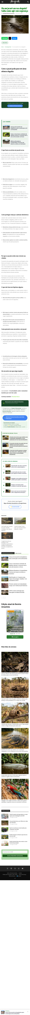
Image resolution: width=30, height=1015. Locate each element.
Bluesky (14, 38)
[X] (15, 868)
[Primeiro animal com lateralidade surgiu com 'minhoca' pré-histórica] (4, 585)
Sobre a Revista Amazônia (12, 873)
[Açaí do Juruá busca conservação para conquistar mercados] (4, 829)
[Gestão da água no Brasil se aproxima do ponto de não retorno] (4, 836)
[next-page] (4, 598)
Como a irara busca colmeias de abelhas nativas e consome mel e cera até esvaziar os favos (17, 565)
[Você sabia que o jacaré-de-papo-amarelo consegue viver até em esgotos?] (7, 521)
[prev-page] (2, 598)
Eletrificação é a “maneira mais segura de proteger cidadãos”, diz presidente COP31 (18, 579)
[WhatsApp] (18, 868)
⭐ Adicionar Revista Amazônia (15, 105)
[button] (2, 2)
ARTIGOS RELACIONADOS (8, 553)
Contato (20, 873)
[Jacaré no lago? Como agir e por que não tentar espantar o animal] (20, 521)
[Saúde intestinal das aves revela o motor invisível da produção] (4, 843)
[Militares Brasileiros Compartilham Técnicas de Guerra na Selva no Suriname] (4, 572)
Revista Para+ (16, 396)
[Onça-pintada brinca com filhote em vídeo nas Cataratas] (4, 823)
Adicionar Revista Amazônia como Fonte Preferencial (15, 417)
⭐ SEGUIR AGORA (15, 506)
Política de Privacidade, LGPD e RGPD (10, 874)
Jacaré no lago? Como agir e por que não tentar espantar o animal (20, 528)
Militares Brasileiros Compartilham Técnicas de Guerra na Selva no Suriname (18, 572)
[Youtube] (22, 868)
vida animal (4, 42)
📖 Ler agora (15, 637)
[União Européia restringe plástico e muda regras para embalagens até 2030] (4, 816)
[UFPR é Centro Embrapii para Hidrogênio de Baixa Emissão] (4, 592)
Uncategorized (8, 46)
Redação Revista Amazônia (8, 13)
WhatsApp (4, 38)
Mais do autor (18, 553)
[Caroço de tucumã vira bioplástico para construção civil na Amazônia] (4, 558)
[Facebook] (7, 868)
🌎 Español (19, 876)
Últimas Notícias (12, 876)
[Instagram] (11, 868)
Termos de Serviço (22, 874)
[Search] (28, 2)
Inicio (2, 46)
